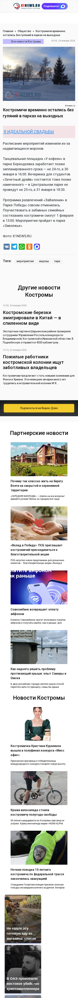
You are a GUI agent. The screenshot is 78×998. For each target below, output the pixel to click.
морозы (44, 261)
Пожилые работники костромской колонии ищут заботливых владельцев (33, 362)
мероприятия (25, 261)
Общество (24, 31)
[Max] (37, 247)
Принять (41, 985)
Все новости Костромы (26, 41)
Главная (8, 31)
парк (57, 261)
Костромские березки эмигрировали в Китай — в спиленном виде (32, 318)
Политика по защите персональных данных (39, 973)
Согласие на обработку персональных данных (41, 969)
